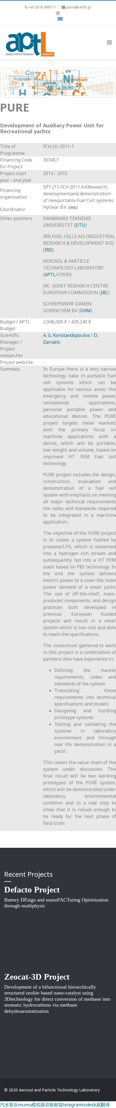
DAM (85, 310)
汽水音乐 (9, 1105)
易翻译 (103, 1105)
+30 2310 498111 (42, 7)
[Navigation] (109, 42)
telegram (72, 1105)
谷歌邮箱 (54, 1105)
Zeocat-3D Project (37, 976)
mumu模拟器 (31, 1105)
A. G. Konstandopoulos (66, 335)
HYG (73, 207)
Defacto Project (32, 889)
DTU (80, 225)
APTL (50, 274)
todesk (89, 1105)
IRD (48, 250)
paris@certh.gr (78, 7)
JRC (104, 292)
